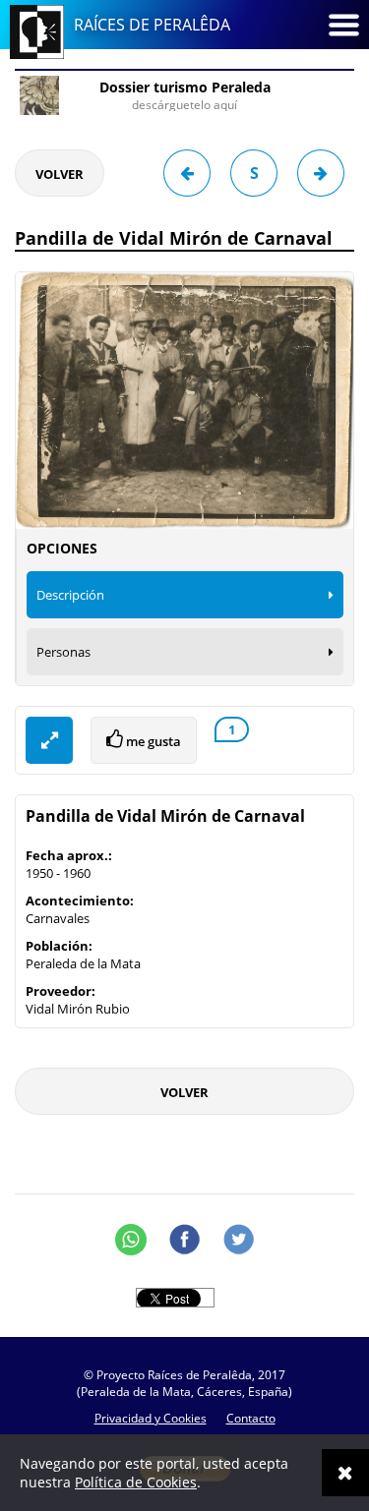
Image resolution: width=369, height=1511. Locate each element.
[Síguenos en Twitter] (239, 1239)
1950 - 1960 (58, 873)
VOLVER (59, 174)
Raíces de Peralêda (152, 24)
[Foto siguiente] (320, 173)
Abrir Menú (343, 24)
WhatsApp (131, 1239)
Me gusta (152, 741)
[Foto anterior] (187, 173)
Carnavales (58, 918)
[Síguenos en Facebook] (185, 1239)
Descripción (70, 595)
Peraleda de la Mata (83, 963)
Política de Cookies (136, 1482)
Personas (63, 652)
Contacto (251, 1418)
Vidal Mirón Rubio (78, 1008)
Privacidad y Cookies (150, 1418)
